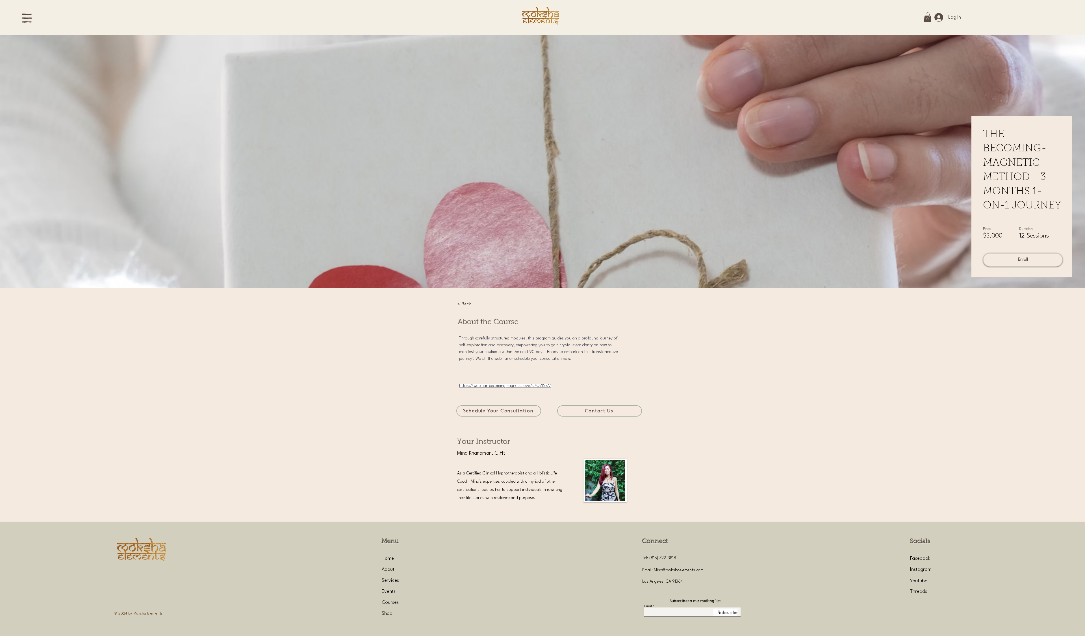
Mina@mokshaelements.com (679, 570)
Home (388, 558)
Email (648, 605)
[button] (27, 18)
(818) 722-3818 (662, 558)
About (388, 569)
